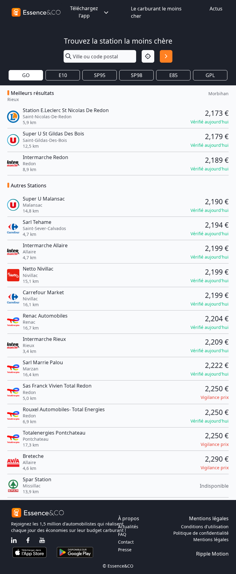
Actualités (128, 526)
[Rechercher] (166, 56)
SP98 (136, 75)
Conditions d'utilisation (205, 526)
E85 (173, 75)
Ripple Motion (212, 553)
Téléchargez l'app (84, 12)
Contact (126, 542)
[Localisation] (148, 56)
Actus (216, 8)
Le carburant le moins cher (156, 12)
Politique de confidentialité (201, 533)
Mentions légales (211, 539)
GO (26, 75)
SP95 (99, 75)
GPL (210, 75)
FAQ (122, 534)
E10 (63, 75)
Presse (125, 550)
